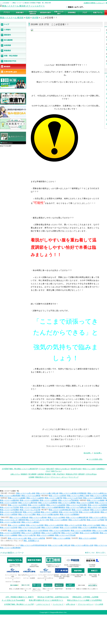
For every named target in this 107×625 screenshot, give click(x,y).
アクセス (42, 469)
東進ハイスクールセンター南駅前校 (12, 520)
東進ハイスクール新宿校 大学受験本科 (72, 493)
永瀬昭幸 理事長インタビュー (94, 3)
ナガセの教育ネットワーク (12, 553)
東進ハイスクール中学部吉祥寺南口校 (33, 545)
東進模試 (48, 474)
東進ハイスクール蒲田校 (36, 505)
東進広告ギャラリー (7, 142)
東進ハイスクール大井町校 (17, 505)
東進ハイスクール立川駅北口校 (11, 512)
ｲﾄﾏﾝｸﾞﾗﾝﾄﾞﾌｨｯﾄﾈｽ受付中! (12, 581)
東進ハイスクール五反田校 (55, 505)
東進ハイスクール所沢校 (68, 527)
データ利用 (99, 604)
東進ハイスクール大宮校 (34, 525)
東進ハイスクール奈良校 (87, 538)
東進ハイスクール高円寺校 (27, 503)
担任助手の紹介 (76, 469)
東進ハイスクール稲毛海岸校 (59, 530)
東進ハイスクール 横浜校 (11, 17)
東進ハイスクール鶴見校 (58, 520)
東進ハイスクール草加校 (50, 527)
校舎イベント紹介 (89, 469)
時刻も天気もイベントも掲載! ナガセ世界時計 (84, 600)
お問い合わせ (70, 604)
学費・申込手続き (58, 474)
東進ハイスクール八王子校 (68, 512)
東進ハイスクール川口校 (73, 525)
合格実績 (40, 474)
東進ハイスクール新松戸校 (50, 533)
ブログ (48, 471)
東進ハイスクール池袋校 (95, 500)
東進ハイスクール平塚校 (95, 520)
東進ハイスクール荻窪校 (8, 503)
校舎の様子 (50, 469)
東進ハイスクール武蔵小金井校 (48, 514)
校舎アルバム (56, 471)
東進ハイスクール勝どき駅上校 (47, 493)
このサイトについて (43, 604)
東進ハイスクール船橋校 (8, 535)
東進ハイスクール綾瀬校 (16, 498)
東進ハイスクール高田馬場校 (10, 496)
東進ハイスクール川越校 (91, 525)
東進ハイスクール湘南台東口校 (77, 517)
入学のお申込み (91, 474)
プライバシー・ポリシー (59, 477)
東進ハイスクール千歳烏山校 (76, 507)
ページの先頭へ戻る (95, 459)
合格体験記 (100, 469)
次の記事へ (98, 453)
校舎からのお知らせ (62, 469)
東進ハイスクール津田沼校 (89, 533)
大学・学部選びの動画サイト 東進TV (19, 597)
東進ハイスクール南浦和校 (87, 527)
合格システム (15, 474)
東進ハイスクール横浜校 (30, 522)
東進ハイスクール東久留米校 (89, 512)
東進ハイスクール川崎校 (56, 517)
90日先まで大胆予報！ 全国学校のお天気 (53, 597)
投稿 (28, 17)
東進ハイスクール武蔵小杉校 (10, 522)
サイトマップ (73, 477)
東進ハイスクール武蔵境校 (69, 514)
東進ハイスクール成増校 (85, 503)
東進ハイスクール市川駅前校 (38, 530)
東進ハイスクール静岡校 (61, 538)
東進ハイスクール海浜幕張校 (81, 530)
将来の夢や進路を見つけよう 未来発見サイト (46, 600)
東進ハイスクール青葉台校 (18, 517)
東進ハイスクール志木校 (8, 527)
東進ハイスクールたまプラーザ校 (37, 520)
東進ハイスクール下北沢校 (9, 507)
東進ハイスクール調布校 (49, 512)
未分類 (35, 17)
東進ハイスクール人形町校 (31, 496)
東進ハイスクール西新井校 (9, 500)
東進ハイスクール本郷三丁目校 (78, 496)
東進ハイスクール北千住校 (72, 498)
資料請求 (81, 474)
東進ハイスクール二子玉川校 (30, 510)
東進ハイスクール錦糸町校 (92, 498)
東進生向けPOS (71, 474)
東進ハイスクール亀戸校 (53, 498)
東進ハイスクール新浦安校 (31, 533)
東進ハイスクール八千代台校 (65, 535)
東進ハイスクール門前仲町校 (68, 500)
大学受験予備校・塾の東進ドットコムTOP (19, 604)
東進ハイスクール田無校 (31, 512)
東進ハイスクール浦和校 (16, 525)
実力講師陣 (32, 474)
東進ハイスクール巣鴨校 (67, 503)
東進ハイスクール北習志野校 (10, 533)
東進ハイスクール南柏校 (45, 535)
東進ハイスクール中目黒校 (9, 510)
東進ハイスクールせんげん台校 (29, 527)
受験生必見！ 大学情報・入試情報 (85, 597)
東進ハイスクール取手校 (36, 538)
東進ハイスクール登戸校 (77, 520)
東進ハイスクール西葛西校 (29, 500)
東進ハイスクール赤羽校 (57, 496)
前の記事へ (87, 453)
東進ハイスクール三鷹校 (27, 514)
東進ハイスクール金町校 (35, 498)
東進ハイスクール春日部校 (54, 525)
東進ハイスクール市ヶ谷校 (25, 493)
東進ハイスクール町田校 (8, 514)
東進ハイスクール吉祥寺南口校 (60, 510)
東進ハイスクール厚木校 (38, 517)
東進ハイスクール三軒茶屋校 (76, 505)
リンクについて (58, 604)
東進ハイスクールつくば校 (17, 538)
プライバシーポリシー (85, 604)
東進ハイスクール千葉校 (70, 533)
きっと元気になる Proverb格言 (13, 600)
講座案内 (24, 474)
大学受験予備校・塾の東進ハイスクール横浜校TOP (20, 469)
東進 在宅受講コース (31, 541)
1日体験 (31, 477)
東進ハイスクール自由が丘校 (30, 507)
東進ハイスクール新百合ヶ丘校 (82, 545)
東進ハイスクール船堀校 (48, 500)
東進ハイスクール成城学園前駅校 (53, 507)
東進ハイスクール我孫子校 (17, 530)
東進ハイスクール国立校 (80, 510)
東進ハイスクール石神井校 (47, 503)
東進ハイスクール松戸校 (27, 535)
